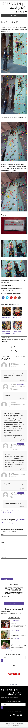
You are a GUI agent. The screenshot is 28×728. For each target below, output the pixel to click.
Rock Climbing (15, 339)
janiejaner (20, 519)
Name (3, 534)
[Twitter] (10, 714)
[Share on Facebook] (3, 298)
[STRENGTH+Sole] (14, 3)
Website (3, 549)
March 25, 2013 (6, 337)
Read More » (19, 628)
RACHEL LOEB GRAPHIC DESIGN (14, 725)
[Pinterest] (17, 714)
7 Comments (5, 341)
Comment (3, 557)
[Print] (19, 298)
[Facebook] (7, 714)
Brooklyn (5, 339)
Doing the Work (15, 630)
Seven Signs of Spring (18, 351)
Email (3, 542)
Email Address (6, 596)
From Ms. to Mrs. (15, 620)
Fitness (9, 339)
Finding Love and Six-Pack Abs (19, 641)
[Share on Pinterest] (11, 298)
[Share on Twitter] (7, 298)
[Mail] (21, 714)
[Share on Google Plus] (15, 298)
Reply (22, 380)
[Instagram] (14, 714)
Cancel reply (7, 522)
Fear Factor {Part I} (9, 347)
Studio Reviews (22, 339)
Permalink (13, 366)
